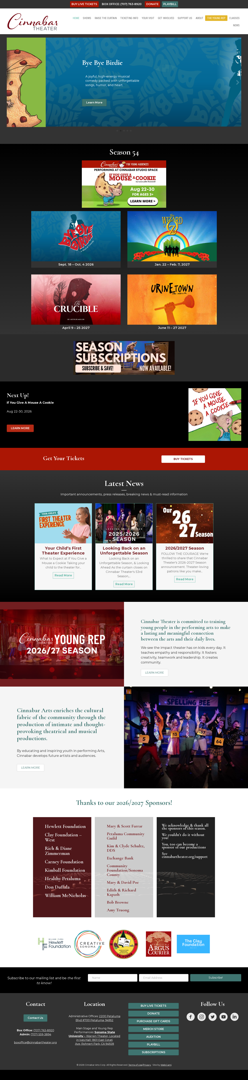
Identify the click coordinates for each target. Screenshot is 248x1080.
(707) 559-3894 (41, 1033)
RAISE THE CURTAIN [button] (127, 130)
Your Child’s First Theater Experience (63, 550)
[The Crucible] (76, 302)
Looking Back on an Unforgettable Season (124, 550)
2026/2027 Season (184, 547)
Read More (64, 575)
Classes (234, 18)
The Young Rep (216, 18)
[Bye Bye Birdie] (76, 238)
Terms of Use (135, 1064)
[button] (10, 82)
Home (76, 18)
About (199, 18)
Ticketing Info (129, 18)
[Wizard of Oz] (172, 238)
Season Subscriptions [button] (124, 130)
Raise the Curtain (106, 18)
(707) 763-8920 (43, 1029)
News (236, 25)
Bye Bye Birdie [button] (120, 130)
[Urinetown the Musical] (172, 302)
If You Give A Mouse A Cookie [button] (117, 130)
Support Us (185, 18)
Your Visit (148, 18)
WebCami (166, 1064)
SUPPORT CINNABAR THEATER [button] (131, 130)
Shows (87, 18)
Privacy (147, 1064)
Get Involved (166, 18)
